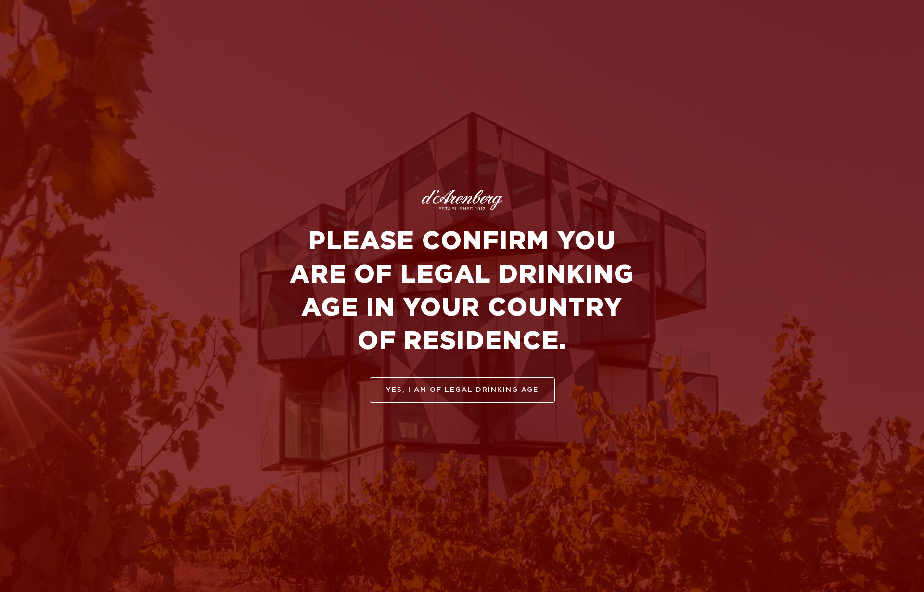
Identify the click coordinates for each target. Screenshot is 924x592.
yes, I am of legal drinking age (462, 390)
